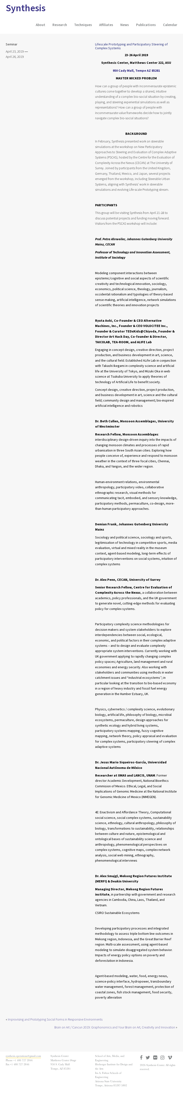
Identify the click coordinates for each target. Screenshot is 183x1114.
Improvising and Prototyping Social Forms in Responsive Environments (55, 1019)
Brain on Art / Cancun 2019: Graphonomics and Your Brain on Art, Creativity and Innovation (114, 1027)
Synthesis (26, 8)
